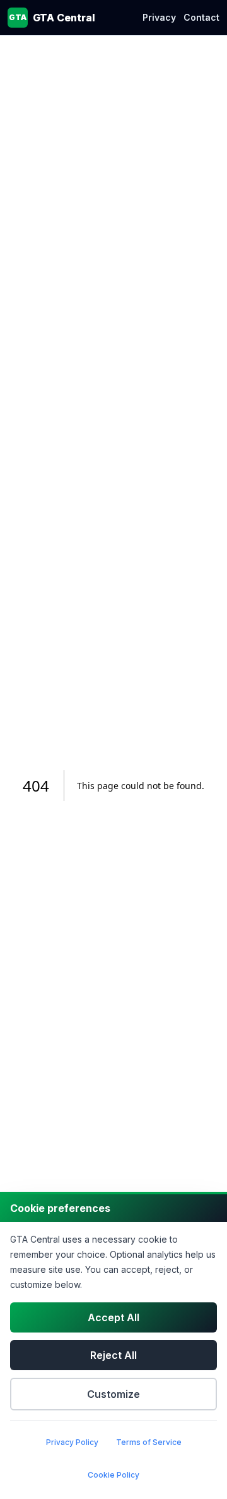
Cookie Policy (113, 1475)
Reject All (113, 1355)
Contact (201, 17)
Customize (113, 1394)
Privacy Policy (72, 1442)
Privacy (159, 17)
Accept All (113, 1317)
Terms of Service (149, 1442)
